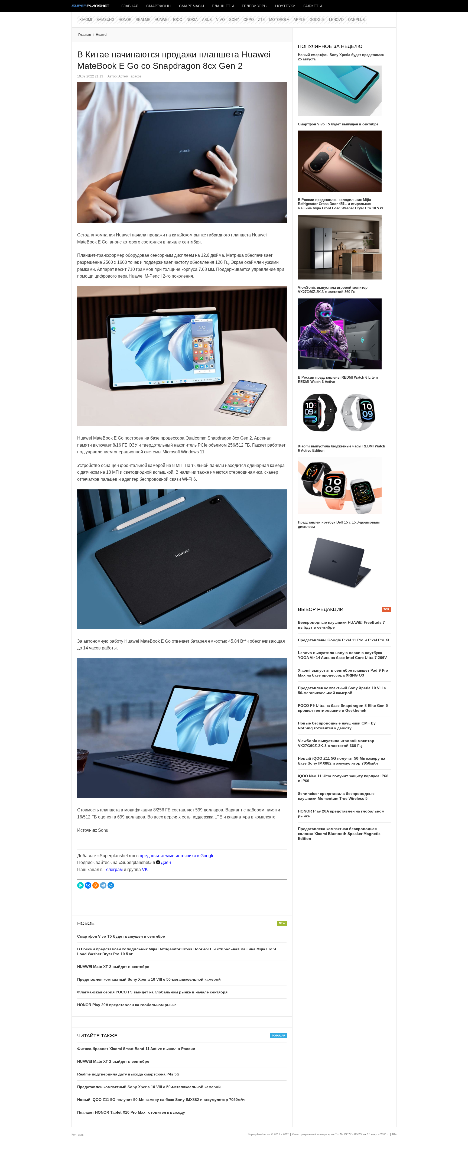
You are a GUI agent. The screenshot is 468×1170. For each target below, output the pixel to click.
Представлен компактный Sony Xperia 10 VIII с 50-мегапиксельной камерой (149, 979)
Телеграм (113, 869)
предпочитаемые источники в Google (177, 855)
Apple (299, 20)
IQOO (177, 20)
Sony (234, 20)
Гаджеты (312, 6)
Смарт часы (191, 6)
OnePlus (356, 20)
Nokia (192, 20)
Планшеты (223, 6)
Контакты (78, 1134)
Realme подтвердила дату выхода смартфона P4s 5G (128, 1074)
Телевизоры (254, 6)
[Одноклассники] (95, 885)
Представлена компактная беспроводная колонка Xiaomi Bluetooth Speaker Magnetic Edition (339, 834)
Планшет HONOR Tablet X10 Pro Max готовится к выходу (131, 1112)
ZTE (261, 20)
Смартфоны (158, 6)
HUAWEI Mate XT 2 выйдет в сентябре (113, 966)
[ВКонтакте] (88, 885)
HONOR (125, 20)
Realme (143, 20)
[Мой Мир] (111, 885)
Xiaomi (85, 20)
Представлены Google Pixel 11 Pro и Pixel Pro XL (344, 640)
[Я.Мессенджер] (80, 885)
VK (145, 869)
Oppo (248, 20)
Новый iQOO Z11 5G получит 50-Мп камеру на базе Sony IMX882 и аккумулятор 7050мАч (161, 1099)
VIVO (220, 20)
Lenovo (336, 20)
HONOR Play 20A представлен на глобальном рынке (127, 1005)
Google (317, 20)
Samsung (105, 20)
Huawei (162, 20)
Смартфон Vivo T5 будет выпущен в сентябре (121, 936)
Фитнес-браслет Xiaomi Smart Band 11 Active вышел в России (136, 1048)
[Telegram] (103, 885)
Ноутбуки (285, 6)
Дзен (165, 862)
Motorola (279, 20)
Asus (207, 20)
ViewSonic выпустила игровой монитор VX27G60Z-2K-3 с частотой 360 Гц (333, 289)
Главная (129, 6)
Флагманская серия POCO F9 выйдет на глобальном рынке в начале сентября (152, 992)
